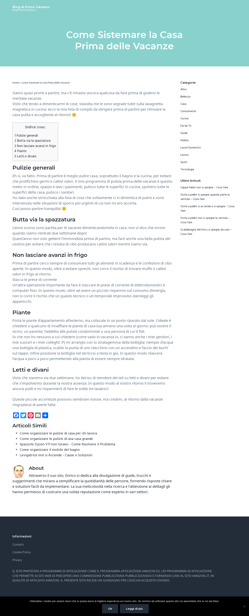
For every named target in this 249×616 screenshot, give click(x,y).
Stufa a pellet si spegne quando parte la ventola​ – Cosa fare (205, 197)
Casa (183, 104)
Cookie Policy (21, 552)
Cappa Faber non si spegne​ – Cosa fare (204, 187)
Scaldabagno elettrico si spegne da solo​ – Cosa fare (206, 232)
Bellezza (185, 96)
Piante (20, 151)
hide (41, 127)
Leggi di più (134, 608)
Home (15, 83)
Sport (183, 162)
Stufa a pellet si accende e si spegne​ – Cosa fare (207, 208)
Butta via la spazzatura (32, 141)
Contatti (18, 544)
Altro (183, 89)
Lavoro (184, 155)
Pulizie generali (26, 135)
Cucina (184, 118)
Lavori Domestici (190, 147)
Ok (110, 608)
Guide (184, 133)
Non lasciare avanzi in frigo (35, 146)
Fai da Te (185, 126)
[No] (244, 606)
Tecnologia (187, 169)
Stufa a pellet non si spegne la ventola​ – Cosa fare (205, 220)
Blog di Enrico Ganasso (31, 7)
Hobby (184, 140)
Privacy (17, 560)
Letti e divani (25, 156)
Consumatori (188, 111)
